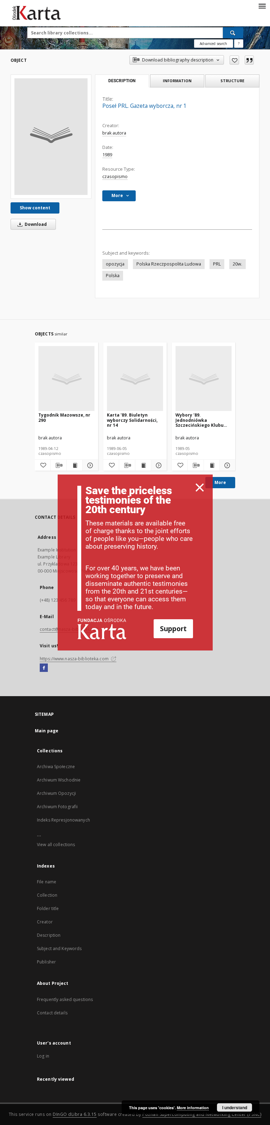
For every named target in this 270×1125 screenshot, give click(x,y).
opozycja (115, 264)
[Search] (233, 32)
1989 (107, 155)
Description (48, 935)
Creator (45, 922)
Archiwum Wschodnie (59, 780)
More (220, 482)
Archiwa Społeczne (56, 767)
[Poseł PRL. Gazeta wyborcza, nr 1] (51, 136)
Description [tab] (121, 80)
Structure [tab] (232, 80)
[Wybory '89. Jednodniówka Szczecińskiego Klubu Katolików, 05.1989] (203, 378)
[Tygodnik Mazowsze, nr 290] (66, 378)
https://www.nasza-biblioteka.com (75, 659)
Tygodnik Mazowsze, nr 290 (64, 417)
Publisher (46, 962)
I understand (234, 1107)
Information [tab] (177, 80)
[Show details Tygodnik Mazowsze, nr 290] (89, 465)
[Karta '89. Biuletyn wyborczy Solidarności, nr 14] (135, 378)
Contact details (52, 1013)
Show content (35, 208)
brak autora (114, 133)
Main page (46, 731)
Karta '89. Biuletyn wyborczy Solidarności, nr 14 (132, 420)
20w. (237, 264)
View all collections (56, 845)
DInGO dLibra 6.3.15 (75, 1114)
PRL (217, 264)
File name (46, 882)
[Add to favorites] (234, 60)
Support (173, 628)
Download (35, 224)
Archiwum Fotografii (57, 807)
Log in (43, 1056)
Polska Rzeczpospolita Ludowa (168, 264)
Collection (47, 895)
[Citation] (249, 60)
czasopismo (115, 176)
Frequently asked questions (65, 999)
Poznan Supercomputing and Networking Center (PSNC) (201, 1114)
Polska (113, 276)
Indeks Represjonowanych (63, 820)
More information (193, 1107)
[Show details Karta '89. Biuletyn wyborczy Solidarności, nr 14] (158, 465)
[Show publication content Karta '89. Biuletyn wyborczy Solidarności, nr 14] (143, 465)
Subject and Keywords (59, 948)
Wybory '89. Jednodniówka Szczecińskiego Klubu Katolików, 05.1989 (199, 420)
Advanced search (213, 43)
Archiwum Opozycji (56, 793)
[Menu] (262, 5)
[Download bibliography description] (58, 465)
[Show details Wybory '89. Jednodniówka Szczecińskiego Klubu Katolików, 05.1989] (226, 465)
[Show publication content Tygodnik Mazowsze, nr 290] (74, 465)
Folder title (48, 908)
